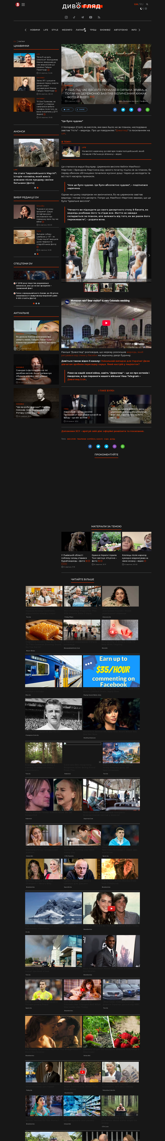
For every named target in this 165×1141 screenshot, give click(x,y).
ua (136, 4)
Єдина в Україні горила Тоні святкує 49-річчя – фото (104, 558)
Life (45, 30)
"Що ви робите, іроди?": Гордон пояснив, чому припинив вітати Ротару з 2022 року (33, 405)
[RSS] (99, 17)
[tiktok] (74, 17)
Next (139, 30)
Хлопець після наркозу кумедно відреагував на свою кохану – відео (135, 558)
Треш (93, 30)
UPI (63, 133)
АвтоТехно (121, 30)
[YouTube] (91, 17)
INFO (134, 30)
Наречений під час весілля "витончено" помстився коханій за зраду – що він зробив (82, 415)
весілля (71, 439)
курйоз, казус (95, 439)
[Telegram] (82, 17)
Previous (25, 30)
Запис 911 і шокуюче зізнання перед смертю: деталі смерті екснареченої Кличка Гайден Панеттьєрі (48, 86)
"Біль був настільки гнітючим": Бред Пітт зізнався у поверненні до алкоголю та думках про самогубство (47, 214)
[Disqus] (106, 492)
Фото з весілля (69, 280)
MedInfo (67, 30)
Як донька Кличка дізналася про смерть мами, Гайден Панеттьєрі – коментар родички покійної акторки (36, 335)
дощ (112, 439)
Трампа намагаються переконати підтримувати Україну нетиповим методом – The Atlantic (47, 237)
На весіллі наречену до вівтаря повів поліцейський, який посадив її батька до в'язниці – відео (113, 152)
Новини (35, 30)
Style (55, 30)
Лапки (80, 30)
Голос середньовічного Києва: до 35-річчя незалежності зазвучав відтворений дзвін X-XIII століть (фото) (37, 290)
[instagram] (66, 17)
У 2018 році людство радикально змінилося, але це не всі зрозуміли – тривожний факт (34, 280)
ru (141, 4)
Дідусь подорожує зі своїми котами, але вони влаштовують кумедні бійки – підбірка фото (34, 176)
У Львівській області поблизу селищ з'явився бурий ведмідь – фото (74, 558)
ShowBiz (105, 30)
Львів (64, 564)
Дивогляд (122, 130)
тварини (81, 439)
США (106, 439)
